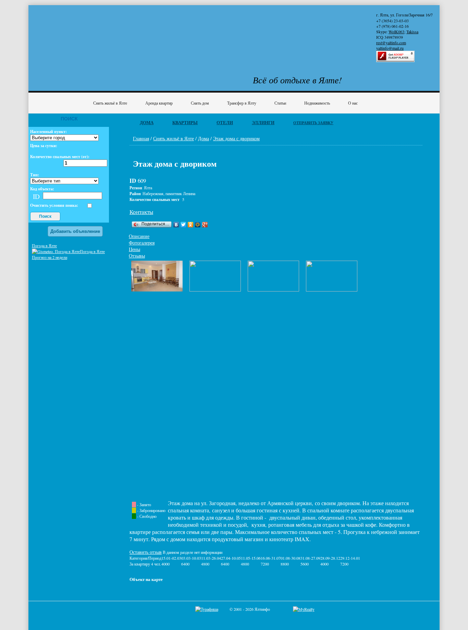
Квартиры (185, 122)
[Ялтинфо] (87, 33)
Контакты (141, 212)
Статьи (280, 103)
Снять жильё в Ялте (110, 103)
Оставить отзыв (146, 552)
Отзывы (137, 255)
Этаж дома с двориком (236, 138)
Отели (225, 122)
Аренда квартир (159, 103)
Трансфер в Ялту (241, 103)
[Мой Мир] (197, 224)
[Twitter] (183, 224)
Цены (134, 249)
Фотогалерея (142, 242)
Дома (146, 122)
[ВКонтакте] (176, 224)
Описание (139, 236)
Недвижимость (317, 103)
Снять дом (200, 103)
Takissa (412, 31)
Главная (141, 138)
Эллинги (263, 122)
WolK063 (396, 31)
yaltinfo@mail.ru (390, 48)
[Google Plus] (205, 224)
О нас (353, 103)
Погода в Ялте (44, 245)
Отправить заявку (313, 123)
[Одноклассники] (190, 224)
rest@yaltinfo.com (391, 42)
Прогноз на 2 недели (49, 257)
